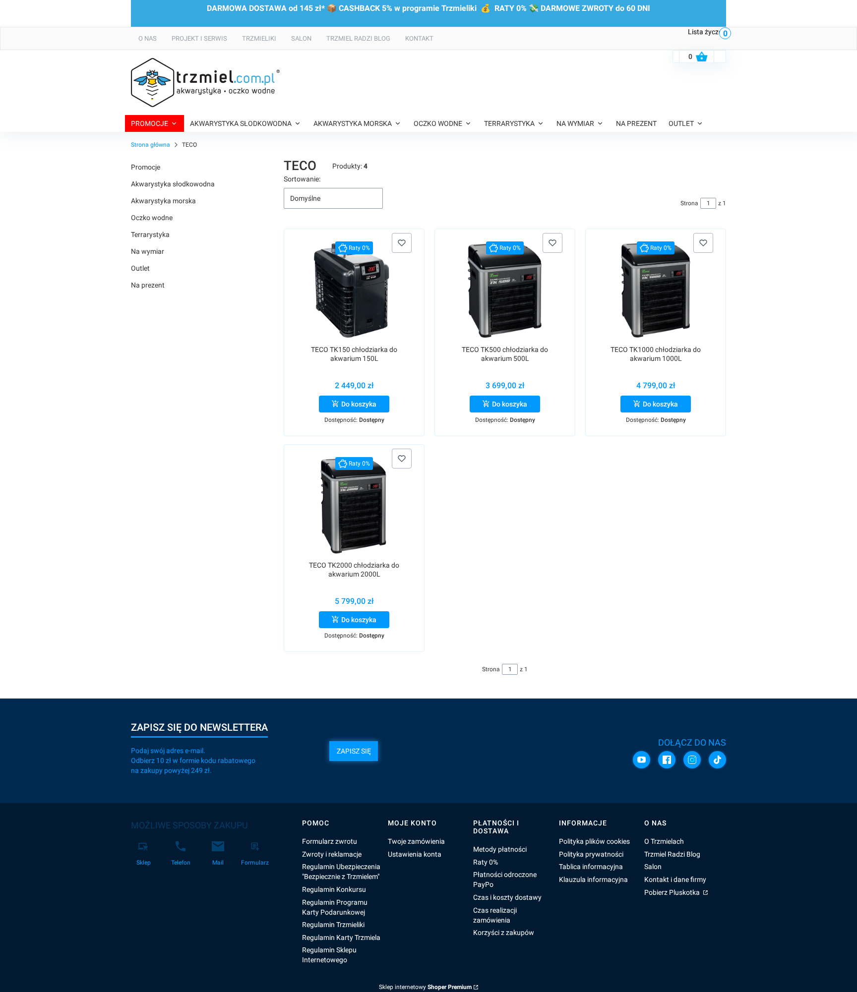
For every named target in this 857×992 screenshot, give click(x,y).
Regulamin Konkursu (334, 889)
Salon (653, 867)
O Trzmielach (664, 841)
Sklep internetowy (425, 987)
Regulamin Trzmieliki (333, 925)
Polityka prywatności (591, 854)
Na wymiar (147, 251)
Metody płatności (500, 849)
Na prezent (148, 285)
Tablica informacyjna (591, 867)
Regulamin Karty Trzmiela (341, 937)
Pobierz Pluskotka (672, 892)
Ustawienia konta (414, 854)
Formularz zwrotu (329, 841)
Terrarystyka (150, 234)
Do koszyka (358, 404)
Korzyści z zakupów (503, 932)
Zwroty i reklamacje (332, 854)
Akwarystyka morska (163, 201)
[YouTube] (641, 759)
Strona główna (150, 144)
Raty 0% (485, 862)
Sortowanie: (302, 179)
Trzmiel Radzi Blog (672, 854)
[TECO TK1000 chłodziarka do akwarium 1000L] (655, 289)
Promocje (145, 167)
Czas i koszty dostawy (507, 897)
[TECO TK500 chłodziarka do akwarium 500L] (505, 289)
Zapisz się (354, 751)
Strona (689, 203)
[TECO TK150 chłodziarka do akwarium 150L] (354, 289)
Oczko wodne (152, 218)
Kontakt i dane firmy (675, 879)
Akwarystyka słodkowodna (173, 184)
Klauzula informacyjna (593, 879)
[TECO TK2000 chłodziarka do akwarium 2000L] (354, 505)
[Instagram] (692, 759)
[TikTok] (717, 759)
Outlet (140, 268)
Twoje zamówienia (416, 841)
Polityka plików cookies (594, 841)
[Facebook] (666, 759)
